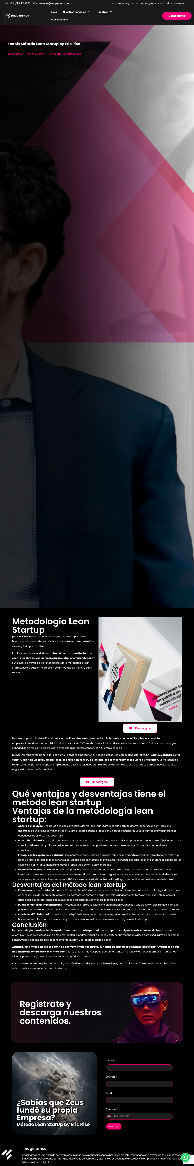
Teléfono (111, 1109)
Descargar (113, 1126)
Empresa (111, 1076)
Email (109, 1093)
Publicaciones (59, 19)
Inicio (53, 12)
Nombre (111, 1060)
